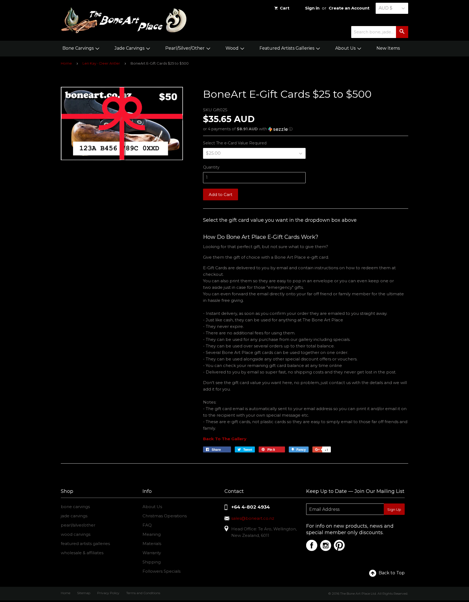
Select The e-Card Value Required (235, 143)
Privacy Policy (108, 593)
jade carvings (74, 515)
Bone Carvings (78, 48)
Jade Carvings (130, 48)
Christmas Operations (164, 515)
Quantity (211, 167)
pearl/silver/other (78, 525)
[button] (305, 129)
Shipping (151, 562)
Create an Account (349, 8)
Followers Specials (161, 571)
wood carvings (75, 534)
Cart (284, 8)
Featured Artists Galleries (287, 48)
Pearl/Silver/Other (185, 48)
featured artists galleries (85, 543)
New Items (388, 48)
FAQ (147, 525)
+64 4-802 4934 (250, 507)
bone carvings (75, 506)
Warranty (151, 552)
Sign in (312, 8)
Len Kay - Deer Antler (101, 63)
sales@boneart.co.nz (252, 518)
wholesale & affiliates (82, 552)
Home (66, 63)
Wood (233, 48)
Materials (151, 543)
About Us (346, 48)
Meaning (151, 534)
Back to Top (392, 572)
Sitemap (83, 593)
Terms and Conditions (143, 593)
